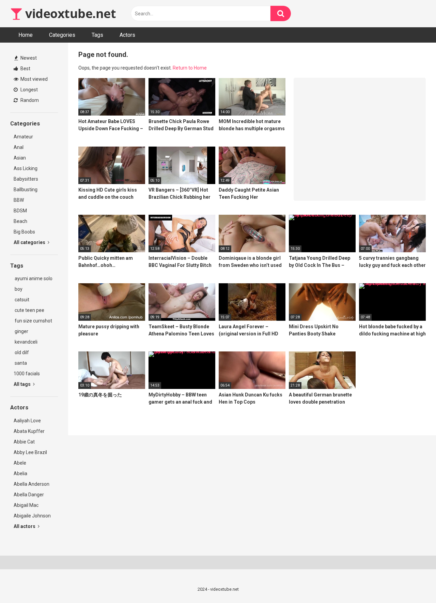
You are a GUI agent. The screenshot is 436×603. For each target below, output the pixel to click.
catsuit (21, 299)
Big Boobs (24, 232)
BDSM (20, 210)
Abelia (20, 473)
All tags (23, 384)
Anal (19, 147)
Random (29, 100)
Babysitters (26, 179)
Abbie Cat (24, 441)
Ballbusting (25, 189)
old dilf (21, 352)
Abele (20, 463)
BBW (19, 200)
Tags (97, 35)
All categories (30, 242)
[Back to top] (413, 582)
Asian (20, 158)
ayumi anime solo (33, 278)
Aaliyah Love (27, 420)
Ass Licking (25, 168)
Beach (20, 221)
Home (25, 35)
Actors (127, 35)
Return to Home (190, 68)
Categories (62, 35)
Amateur (23, 136)
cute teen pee (29, 310)
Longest (28, 89)
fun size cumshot (33, 320)
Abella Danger (29, 494)
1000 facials (27, 373)
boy (18, 289)
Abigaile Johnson (32, 515)
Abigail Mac (26, 505)
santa (20, 363)
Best (24, 68)
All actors (25, 526)
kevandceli (25, 342)
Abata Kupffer (29, 431)
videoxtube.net (69, 13)
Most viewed (33, 79)
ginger (21, 331)
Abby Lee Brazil (30, 452)
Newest (28, 58)
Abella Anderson (31, 484)
